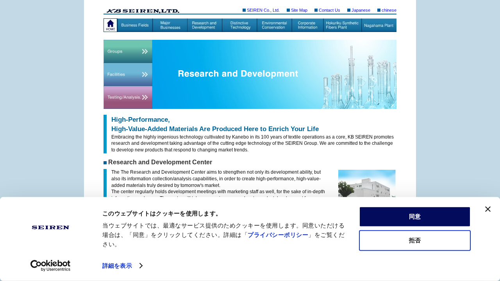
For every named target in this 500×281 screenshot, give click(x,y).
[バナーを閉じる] (488, 209)
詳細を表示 (117, 265)
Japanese (361, 10)
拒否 (415, 240)
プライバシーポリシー (278, 234)
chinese (389, 10)
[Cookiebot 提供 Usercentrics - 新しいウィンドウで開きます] (50, 266)
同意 (415, 216)
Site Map (299, 10)
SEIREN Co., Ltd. (263, 10)
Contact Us (329, 10)
